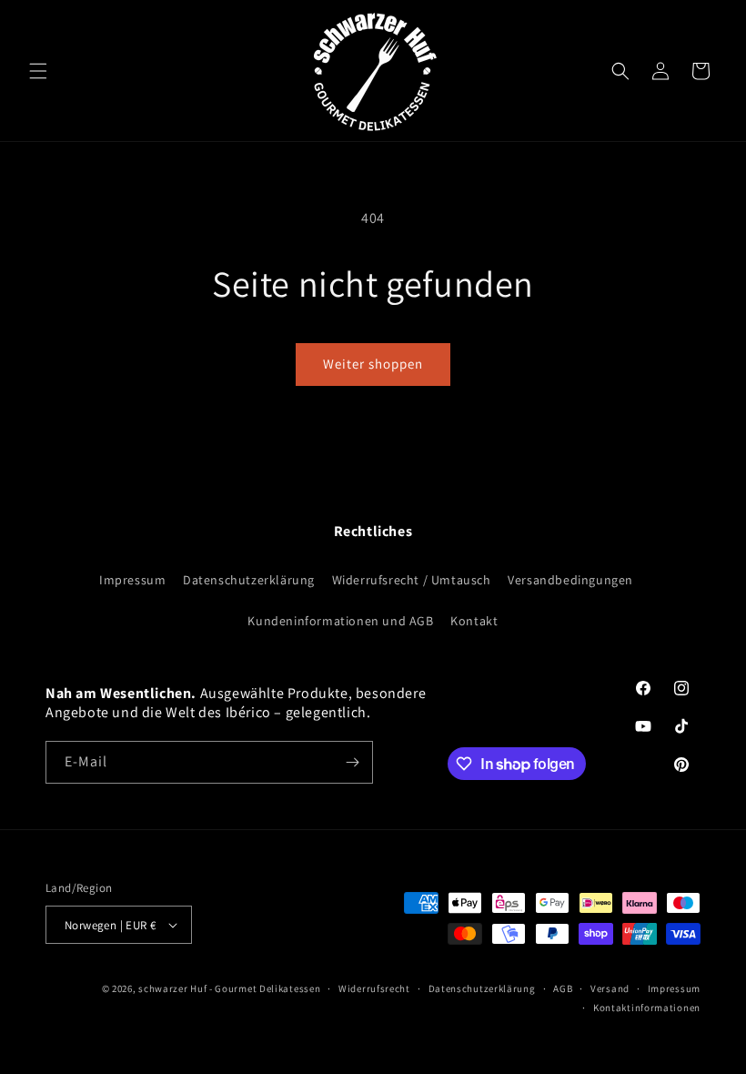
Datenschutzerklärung (249, 580)
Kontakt (474, 621)
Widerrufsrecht (374, 988)
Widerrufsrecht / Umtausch (411, 580)
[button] (38, 71)
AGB (562, 988)
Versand (610, 988)
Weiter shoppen (373, 363)
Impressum (132, 580)
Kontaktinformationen (647, 1007)
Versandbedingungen (570, 580)
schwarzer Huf (172, 988)
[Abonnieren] (352, 762)
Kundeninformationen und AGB (340, 621)
